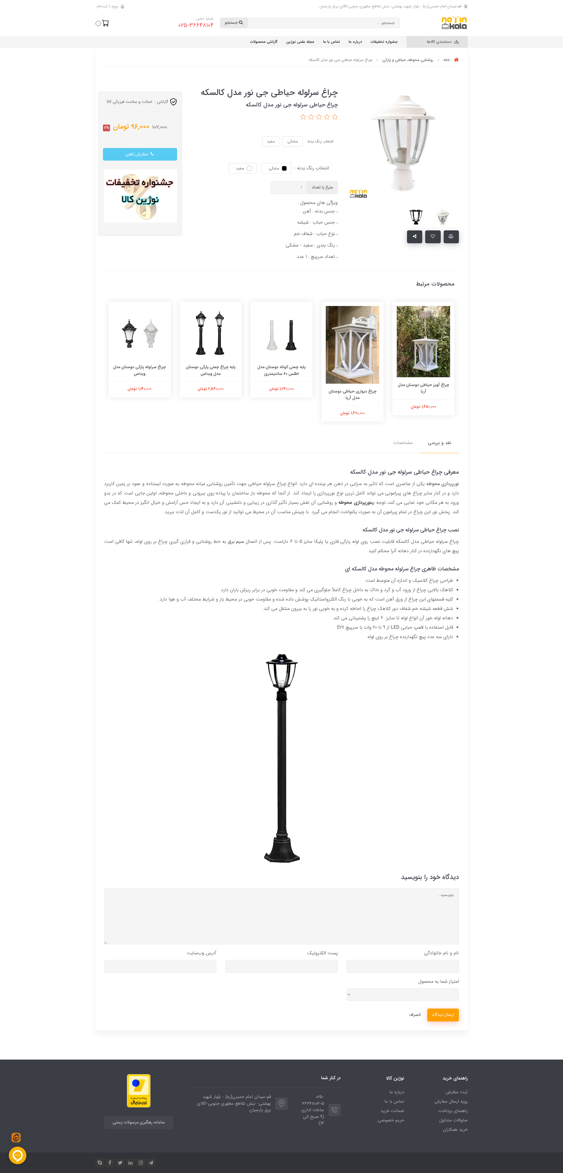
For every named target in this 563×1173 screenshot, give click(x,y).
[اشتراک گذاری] (415, 236)
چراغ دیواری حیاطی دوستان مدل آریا (353, 394)
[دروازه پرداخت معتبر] (138, 1090)
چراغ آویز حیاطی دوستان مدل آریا (423, 388)
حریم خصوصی (391, 1120)
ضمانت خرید (392, 1110)
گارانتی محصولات (263, 42)
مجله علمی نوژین (300, 42)
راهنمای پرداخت (453, 1110)
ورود (114, 6)
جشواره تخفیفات (384, 42)
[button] (102, 23)
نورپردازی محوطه (442, 483)
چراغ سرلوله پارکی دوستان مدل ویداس (139, 370)
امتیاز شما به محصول (438, 981)
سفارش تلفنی (137, 154)
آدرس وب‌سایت (201, 953)
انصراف (415, 1014)
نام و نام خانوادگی (441, 953)
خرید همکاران (455, 1129)
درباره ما (355, 42)
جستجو (232, 22)
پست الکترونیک (322, 953)
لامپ (418, 627)
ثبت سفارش (457, 1092)
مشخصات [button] (403, 442)
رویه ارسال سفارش (451, 1101)
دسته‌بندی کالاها (440, 42)
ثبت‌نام (102, 6)
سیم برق (236, 541)
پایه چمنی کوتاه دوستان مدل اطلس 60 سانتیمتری (281, 370)
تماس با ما (331, 42)
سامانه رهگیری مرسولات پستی (139, 1122)
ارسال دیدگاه (443, 1014)
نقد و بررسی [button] (439, 442)
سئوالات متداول (453, 1120)
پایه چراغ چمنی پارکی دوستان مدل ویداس (210, 370)
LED (395, 627)
